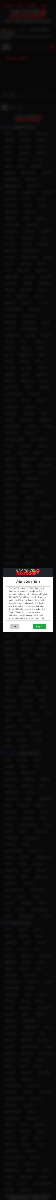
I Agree (39, 626)
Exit (14, 626)
